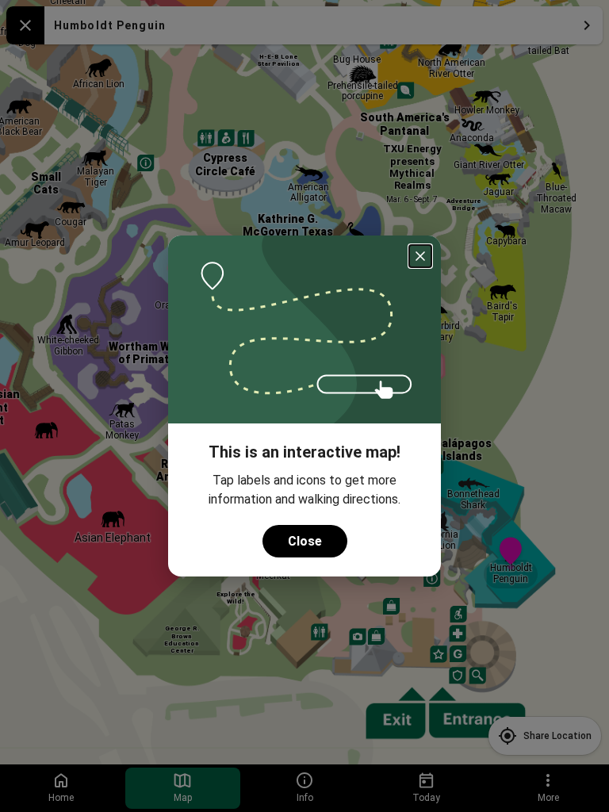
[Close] (420, 256)
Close (305, 541)
